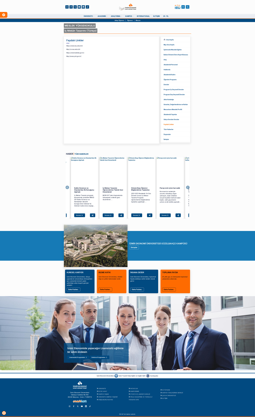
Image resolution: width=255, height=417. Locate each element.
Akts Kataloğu (169, 99)
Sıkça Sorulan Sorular (171, 119)
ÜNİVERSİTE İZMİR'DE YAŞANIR (108, 397)
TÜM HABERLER (81, 154)
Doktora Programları (98, 357)
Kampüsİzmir (134, 391)
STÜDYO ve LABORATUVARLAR (140, 394)
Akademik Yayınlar (170, 114)
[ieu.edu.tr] (127, 7)
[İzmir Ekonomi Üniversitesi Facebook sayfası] (71, 7)
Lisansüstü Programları (77, 357)
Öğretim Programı (170, 79)
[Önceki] (67, 187)
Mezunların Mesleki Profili (173, 109)
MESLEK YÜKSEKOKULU (80, 25)
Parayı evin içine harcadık (170, 188)
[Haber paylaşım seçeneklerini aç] (92, 215)
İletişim (166, 139)
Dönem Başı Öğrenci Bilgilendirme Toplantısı (140, 189)
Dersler (166, 84)
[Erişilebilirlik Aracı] (4, 413)
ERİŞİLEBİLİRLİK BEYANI (106, 399)
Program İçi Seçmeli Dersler (174, 89)
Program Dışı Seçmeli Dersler (174, 94)
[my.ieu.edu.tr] (177, 7)
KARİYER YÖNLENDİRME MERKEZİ (172, 392)
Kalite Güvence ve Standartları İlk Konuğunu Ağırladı (84, 190)
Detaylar (134, 247)
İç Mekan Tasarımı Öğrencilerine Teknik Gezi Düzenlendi (113, 190)
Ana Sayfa (170, 40)
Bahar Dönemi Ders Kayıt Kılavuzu (176, 55)
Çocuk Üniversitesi (169, 395)
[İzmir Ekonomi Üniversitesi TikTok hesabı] (87, 7)
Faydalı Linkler (169, 124)
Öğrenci (130, 20)
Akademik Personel (171, 64)
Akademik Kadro (169, 74)
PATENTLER (134, 388)
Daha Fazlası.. (73, 289)
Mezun (138, 20)
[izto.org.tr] (116, 375)
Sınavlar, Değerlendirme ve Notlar (176, 104)
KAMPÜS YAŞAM (104, 394)
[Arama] (188, 7)
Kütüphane (166, 390)
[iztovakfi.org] (148, 375)
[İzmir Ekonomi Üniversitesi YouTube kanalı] (79, 7)
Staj (165, 59)
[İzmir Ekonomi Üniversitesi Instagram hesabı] (67, 7)
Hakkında (167, 69)
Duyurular (167, 134)
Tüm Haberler (168, 129)
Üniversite (102, 388)
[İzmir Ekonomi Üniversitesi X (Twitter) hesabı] (75, 7)
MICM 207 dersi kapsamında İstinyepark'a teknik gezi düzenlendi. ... (112, 197)
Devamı (78, 215)
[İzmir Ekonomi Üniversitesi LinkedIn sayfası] (83, 7)
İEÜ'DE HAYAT (103, 391)
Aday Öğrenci (119, 20)
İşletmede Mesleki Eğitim (173, 50)
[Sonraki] (187, 187)
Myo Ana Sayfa (169, 45)
